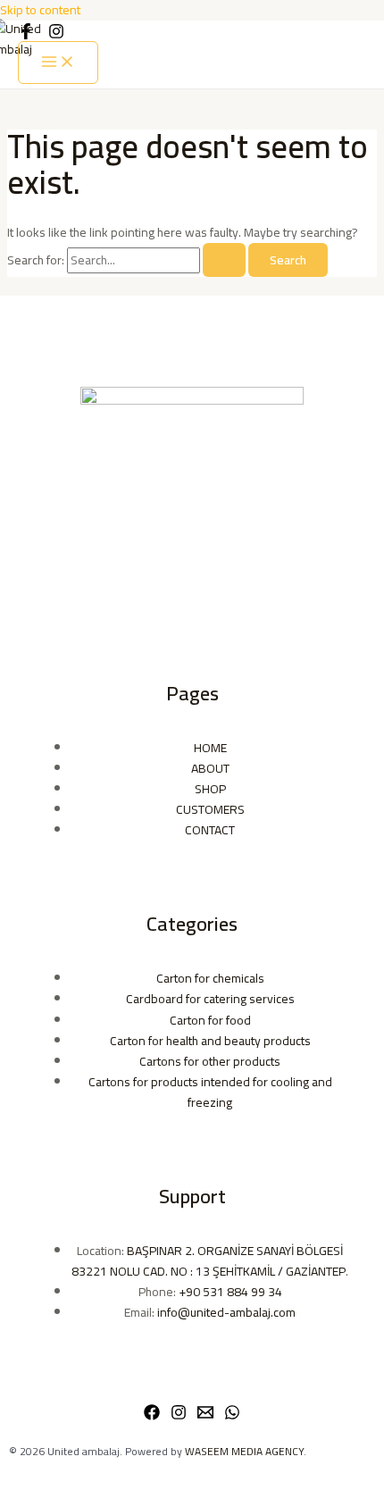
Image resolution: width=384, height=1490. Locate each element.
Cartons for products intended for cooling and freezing (210, 1092)
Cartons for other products (209, 1061)
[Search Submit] (224, 260)
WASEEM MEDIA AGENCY (244, 1451)
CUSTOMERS (210, 809)
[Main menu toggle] (58, 62)
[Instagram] (179, 1415)
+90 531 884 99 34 (230, 1291)
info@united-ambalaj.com (226, 1312)
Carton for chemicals (210, 978)
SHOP (210, 788)
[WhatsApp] (232, 1415)
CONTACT (210, 829)
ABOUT (210, 768)
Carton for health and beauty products (210, 1040)
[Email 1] (205, 1415)
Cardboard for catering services (210, 998)
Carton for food (210, 1020)
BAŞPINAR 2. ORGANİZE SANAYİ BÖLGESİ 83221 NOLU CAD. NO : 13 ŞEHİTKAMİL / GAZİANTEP (208, 1261)
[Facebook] (152, 1415)
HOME (210, 747)
